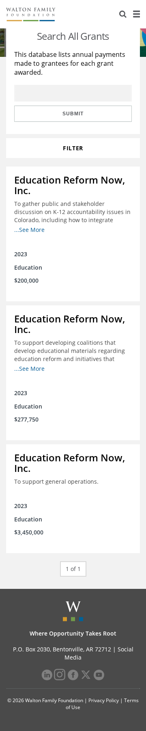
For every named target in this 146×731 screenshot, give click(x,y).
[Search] (123, 14)
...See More (29, 230)
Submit (73, 114)
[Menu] (136, 14)
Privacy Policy (103, 700)
